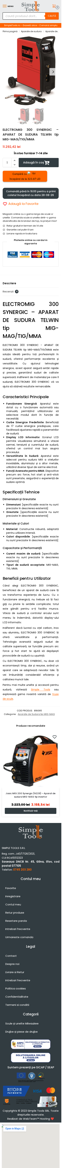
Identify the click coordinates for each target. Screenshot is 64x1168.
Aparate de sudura (31, 31)
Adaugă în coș (33, 162)
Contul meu (13, 904)
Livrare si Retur (14, 972)
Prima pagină (10, 31)
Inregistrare (12, 896)
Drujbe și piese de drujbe (21, 1032)
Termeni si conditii (17, 1005)
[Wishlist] (54, 736)
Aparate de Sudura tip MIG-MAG (36, 714)
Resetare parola (16, 921)
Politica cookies (15, 988)
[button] (55, 6)
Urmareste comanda (19, 937)
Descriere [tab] (9, 283)
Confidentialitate (16, 997)
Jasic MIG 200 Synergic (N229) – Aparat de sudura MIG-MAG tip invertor (30, 795)
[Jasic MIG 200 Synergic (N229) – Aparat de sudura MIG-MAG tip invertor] (30, 759)
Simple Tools (40, 689)
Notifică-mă (31, 810)
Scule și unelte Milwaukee (22, 1023)
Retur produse (14, 912)
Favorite (10, 888)
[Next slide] (53, 72)
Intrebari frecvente (17, 929)
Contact (11, 956)
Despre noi (12, 964)
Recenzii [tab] (10, 291)
